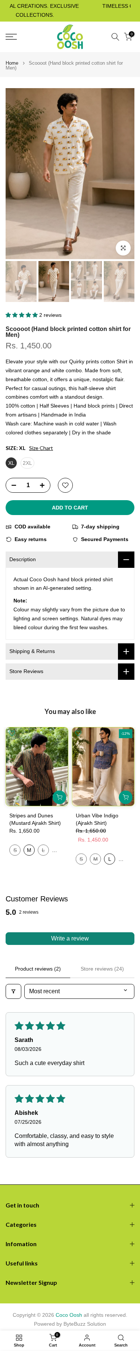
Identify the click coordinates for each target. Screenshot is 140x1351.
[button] (22, 315)
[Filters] (13, 991)
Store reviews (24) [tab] (102, 969)
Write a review (70, 938)
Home (12, 63)
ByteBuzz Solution (84, 1324)
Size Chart (41, 448)
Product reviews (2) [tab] (38, 969)
